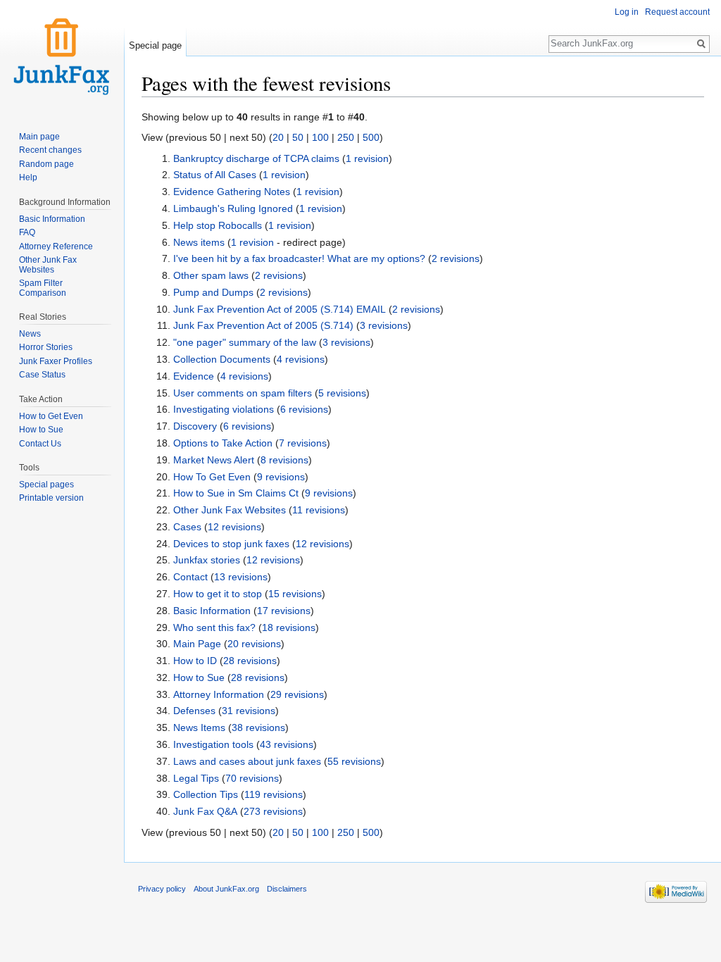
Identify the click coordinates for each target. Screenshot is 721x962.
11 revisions (318, 510)
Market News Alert (213, 460)
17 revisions (284, 610)
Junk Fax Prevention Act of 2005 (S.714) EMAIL (279, 309)
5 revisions (342, 393)
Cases (187, 526)
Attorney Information (218, 694)
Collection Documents (221, 359)
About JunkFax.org (226, 889)
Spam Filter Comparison (42, 288)
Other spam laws (211, 275)
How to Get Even (51, 416)
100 (320, 137)
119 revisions (273, 794)
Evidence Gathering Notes (231, 191)
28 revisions (250, 660)
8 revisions (284, 460)
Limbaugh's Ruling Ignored (233, 208)
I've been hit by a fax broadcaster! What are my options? (299, 258)
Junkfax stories (206, 560)
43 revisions (286, 744)
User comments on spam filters (242, 393)
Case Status (42, 375)
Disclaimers (287, 889)
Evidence (193, 376)
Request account (677, 12)
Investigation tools (213, 744)
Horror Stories (46, 347)
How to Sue (199, 677)
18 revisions (288, 627)
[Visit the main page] (62, 56)
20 (278, 137)
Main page (39, 137)
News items (199, 242)
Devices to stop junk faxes (231, 543)
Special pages (46, 484)
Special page (155, 45)
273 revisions (273, 811)
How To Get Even (212, 476)
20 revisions (254, 643)
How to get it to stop (217, 593)
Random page (46, 164)
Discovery (195, 426)
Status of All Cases (214, 174)
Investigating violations (223, 409)
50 (297, 137)
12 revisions (234, 526)
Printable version (51, 498)
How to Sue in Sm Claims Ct (236, 493)
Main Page (197, 643)
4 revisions (301, 359)
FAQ (27, 232)
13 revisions (241, 576)
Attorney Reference (56, 246)
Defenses (194, 710)
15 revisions (295, 593)
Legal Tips (196, 778)
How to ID (195, 660)
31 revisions (248, 710)
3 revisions (384, 325)
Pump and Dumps (213, 292)
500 (371, 137)
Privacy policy (162, 889)
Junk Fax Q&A (205, 811)
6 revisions (304, 409)
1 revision (367, 158)
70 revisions (252, 778)
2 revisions (455, 258)
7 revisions (303, 443)
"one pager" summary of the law (244, 342)
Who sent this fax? (214, 627)
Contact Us (40, 444)
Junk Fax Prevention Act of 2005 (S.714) (263, 325)
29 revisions (297, 694)
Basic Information (212, 610)
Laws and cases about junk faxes (247, 761)
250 (345, 137)
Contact (190, 576)
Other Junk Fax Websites (229, 510)
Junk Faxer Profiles (55, 361)
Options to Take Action (222, 443)
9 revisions (281, 476)
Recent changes (50, 150)
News (30, 334)
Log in (627, 12)
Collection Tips (205, 794)
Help (28, 177)
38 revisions (258, 727)
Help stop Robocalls (217, 225)
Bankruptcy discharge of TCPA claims (256, 158)
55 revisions (354, 761)
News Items (199, 727)
